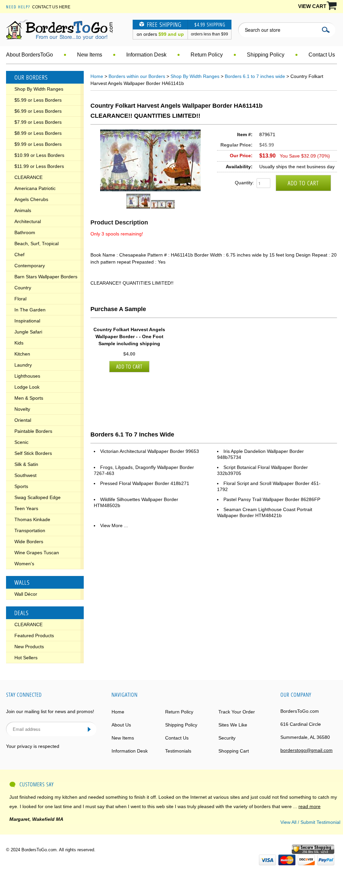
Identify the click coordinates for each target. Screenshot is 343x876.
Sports (21, 486)
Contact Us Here (51, 7)
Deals (21, 612)
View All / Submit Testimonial (310, 822)
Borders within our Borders (137, 76)
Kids (18, 343)
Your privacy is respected (32, 746)
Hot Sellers (26, 657)
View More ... (114, 525)
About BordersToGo (29, 55)
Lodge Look (27, 387)
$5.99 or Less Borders (38, 100)
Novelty (22, 409)
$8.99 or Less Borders (38, 133)
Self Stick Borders (33, 453)
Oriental (22, 420)
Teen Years (26, 508)
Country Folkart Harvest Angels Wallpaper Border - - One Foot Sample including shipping (129, 336)
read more (309, 806)
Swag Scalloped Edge (37, 497)
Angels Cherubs (31, 199)
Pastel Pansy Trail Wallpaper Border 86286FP (271, 499)
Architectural (27, 221)
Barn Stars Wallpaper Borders (45, 276)
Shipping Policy (265, 55)
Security (226, 738)
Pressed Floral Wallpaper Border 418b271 (144, 483)
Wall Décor (25, 594)
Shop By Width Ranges (38, 89)
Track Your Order (236, 711)
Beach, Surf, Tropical (36, 243)
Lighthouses (27, 376)
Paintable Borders (33, 431)
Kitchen (22, 354)
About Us (121, 724)
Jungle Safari (28, 331)
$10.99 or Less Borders (39, 155)
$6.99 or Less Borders (38, 111)
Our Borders (31, 77)
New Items (89, 55)
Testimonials (178, 751)
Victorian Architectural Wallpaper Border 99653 (149, 451)
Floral (20, 298)
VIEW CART (312, 6)
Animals (22, 210)
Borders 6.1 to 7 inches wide (255, 76)
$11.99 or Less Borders (39, 166)
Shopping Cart (233, 751)
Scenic (21, 442)
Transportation (29, 530)
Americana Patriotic (35, 188)
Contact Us (321, 55)
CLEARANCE (28, 177)
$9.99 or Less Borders (38, 144)
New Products (29, 646)
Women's (24, 563)
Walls (22, 582)
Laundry (23, 365)
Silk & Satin (26, 464)
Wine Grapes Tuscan (36, 552)
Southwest (25, 475)
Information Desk (146, 55)
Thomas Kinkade (32, 519)
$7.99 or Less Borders (38, 122)
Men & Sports (28, 398)
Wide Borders (28, 541)
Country (22, 287)
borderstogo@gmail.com (306, 750)
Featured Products (34, 635)
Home (96, 76)
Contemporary (29, 265)
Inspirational (27, 320)
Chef (19, 254)
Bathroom (24, 232)
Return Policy (207, 55)
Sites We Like (232, 724)
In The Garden (30, 309)
